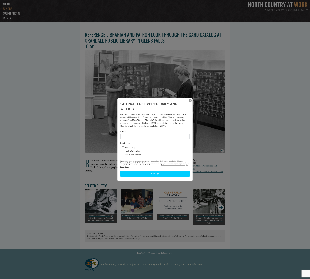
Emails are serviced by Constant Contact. (173, 165)
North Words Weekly (133, 151)
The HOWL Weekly (133, 154)
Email (122, 131)
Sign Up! (155, 173)
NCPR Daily (130, 147)
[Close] (190, 100)
